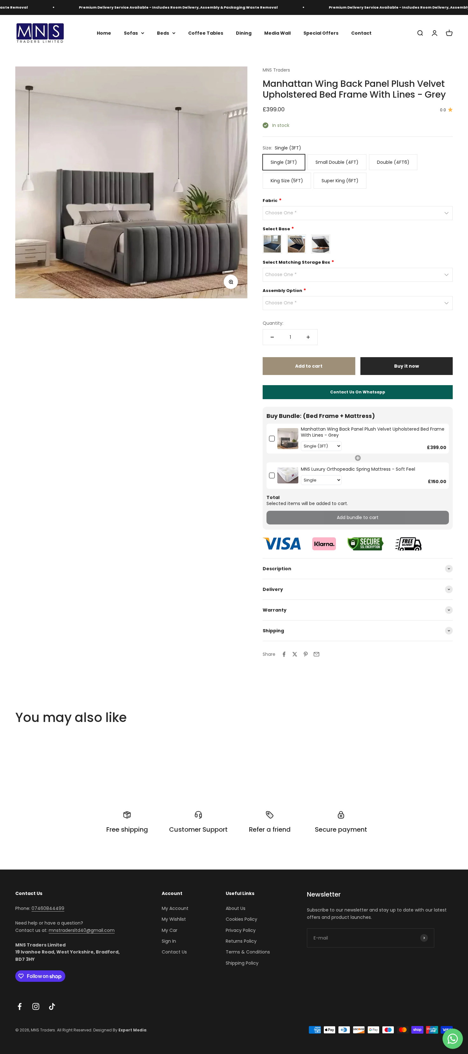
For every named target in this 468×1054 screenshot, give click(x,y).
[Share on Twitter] (294, 654)
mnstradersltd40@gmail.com (82, 930)
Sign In (169, 941)
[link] (287, 438)
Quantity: (273, 323)
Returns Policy (241, 941)
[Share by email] (316, 654)
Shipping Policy (242, 963)
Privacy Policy (241, 930)
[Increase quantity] (308, 337)
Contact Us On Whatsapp (357, 392)
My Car (169, 930)
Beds (163, 33)
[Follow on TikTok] (52, 1006)
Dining (244, 33)
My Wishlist (174, 919)
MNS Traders (276, 70)
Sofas (131, 33)
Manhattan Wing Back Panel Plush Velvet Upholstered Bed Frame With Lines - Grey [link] (372, 432)
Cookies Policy (241, 919)
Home (104, 33)
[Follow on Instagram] (36, 1006)
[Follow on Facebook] (19, 1006)
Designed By (119, 1030)
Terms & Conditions (248, 952)
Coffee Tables (205, 33)
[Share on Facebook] (284, 654)
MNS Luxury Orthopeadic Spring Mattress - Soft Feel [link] (358, 469)
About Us (235, 908)
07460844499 (48, 908)
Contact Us (174, 952)
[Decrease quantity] (272, 337)
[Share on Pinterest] (305, 654)
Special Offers (320, 33)
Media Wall (277, 33)
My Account (175, 908)
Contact (361, 33)
